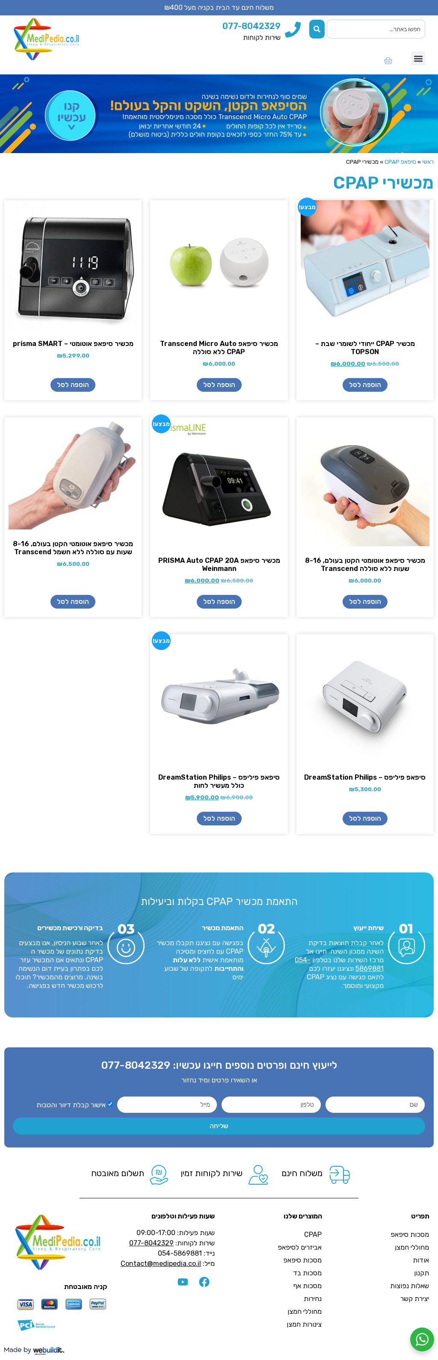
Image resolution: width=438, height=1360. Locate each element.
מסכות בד (307, 1273)
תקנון (421, 1273)
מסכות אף (307, 1286)
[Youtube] (182, 1282)
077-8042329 (135, 1065)
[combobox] (376, 29)
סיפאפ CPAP (400, 161)
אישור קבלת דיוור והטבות (71, 1105)
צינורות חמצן (304, 1324)
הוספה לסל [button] (365, 385)
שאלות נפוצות (409, 1286)
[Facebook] (204, 1282)
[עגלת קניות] (387, 60)
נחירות (313, 1299)
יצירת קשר (414, 1299)
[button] (418, 58)
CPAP (313, 1234)
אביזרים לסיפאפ (300, 1247)
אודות (421, 1260)
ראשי (428, 161)
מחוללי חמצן (412, 1247)
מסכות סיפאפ (410, 1234)
